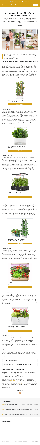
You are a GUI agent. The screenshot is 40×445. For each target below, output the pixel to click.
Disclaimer (20, 441)
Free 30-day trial (20, 383)
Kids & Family (13, 4)
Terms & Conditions (20, 442)
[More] (18, 5)
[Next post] (37, 392)
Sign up (16, 441)
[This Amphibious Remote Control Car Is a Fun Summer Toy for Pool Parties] (20, 404)
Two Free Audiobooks (14, 380)
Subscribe (35, 4)
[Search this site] (27, 5)
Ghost (37, 441)
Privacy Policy (25, 441)
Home (8, 4)
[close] (39, 1)
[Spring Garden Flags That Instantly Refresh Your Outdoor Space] (20, 407)
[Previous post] (3, 392)
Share (19, 25)
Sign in (30, 4)
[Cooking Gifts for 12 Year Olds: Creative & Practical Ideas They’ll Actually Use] (20, 409)
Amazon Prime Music (6, 381)
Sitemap (25, 442)
